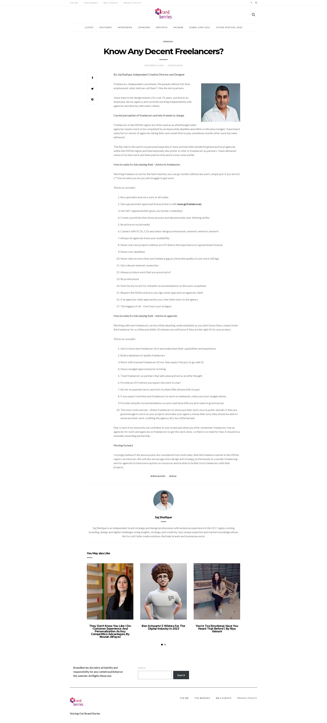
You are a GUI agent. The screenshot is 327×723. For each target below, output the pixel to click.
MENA (173, 476)
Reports (161, 27)
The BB (74, 3)
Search (142, 668)
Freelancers (158, 476)
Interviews (125, 27)
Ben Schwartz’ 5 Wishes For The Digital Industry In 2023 (163, 627)
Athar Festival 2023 (229, 27)
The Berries (91, 3)
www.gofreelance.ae (189, 204)
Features (105, 27)
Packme (178, 27)
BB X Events (111, 3)
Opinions (144, 27)
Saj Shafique (163, 517)
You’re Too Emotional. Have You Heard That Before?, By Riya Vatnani (217, 628)
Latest (89, 27)
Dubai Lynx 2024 (199, 27)
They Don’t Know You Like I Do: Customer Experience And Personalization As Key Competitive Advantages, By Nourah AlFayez (110, 631)
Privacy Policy (132, 3)
